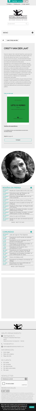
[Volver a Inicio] (3, 40)
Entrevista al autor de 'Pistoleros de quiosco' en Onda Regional (19, 194)
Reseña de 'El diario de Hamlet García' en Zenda (21, 219)
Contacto (9, 4)
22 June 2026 (5, 263)
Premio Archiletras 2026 (16, 257)
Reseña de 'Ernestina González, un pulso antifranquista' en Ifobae (21, 209)
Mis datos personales (9, 368)
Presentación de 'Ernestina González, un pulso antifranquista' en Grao (21, 244)
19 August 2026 (5, 235)
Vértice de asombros (10, 126)
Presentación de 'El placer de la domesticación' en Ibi (18, 247)
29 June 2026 (5, 250)
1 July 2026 (4, 247)
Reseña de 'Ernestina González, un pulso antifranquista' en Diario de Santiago (21, 213)
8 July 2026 (4, 244)
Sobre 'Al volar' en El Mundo (18, 216)
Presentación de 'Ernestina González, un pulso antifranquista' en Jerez (21, 254)
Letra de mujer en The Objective (19, 234)
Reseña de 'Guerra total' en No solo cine (21, 190)
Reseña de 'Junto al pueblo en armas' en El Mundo (21, 203)
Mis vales (6, 370)
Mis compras (7, 364)
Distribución (17, 4)
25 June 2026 (5, 257)
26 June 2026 (5, 254)
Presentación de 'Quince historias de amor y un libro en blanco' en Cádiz (20, 250)
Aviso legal (6, 352)
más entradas (18, 266)
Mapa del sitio (7, 356)
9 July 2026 (4, 241)
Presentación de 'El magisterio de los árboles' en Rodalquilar (20, 241)
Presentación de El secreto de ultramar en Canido (20, 238)
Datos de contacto (8, 354)
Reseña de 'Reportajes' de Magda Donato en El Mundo (21, 206)
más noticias (18, 222)
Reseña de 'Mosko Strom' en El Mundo (20, 200)
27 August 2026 (5, 190)
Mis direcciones (7, 366)
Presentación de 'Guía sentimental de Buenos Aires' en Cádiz (20, 263)
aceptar (32, 407)
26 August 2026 (6, 203)
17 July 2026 (5, 238)
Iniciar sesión (25, 4)
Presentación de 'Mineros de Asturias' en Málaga (21, 260)
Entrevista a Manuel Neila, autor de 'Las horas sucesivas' (20, 197)
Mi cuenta (6, 362)
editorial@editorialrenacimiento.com (13, 346)
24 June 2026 (5, 260)
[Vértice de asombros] (18, 109)
